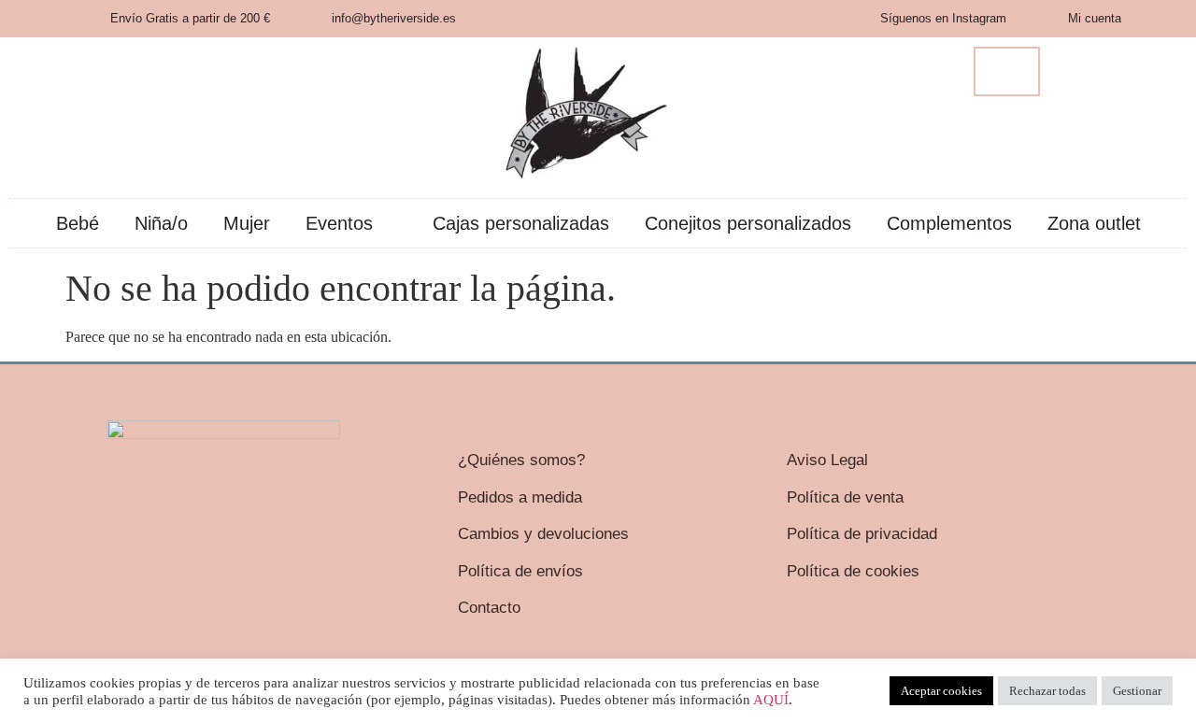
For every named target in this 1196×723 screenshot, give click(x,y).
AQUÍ (771, 699)
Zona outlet (1094, 223)
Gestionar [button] (1137, 691)
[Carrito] (1007, 71)
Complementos (949, 223)
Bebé (77, 223)
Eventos (339, 223)
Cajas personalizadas (521, 223)
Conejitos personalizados (748, 223)
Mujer (246, 223)
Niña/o (161, 223)
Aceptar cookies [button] (941, 691)
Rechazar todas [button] (1047, 691)
